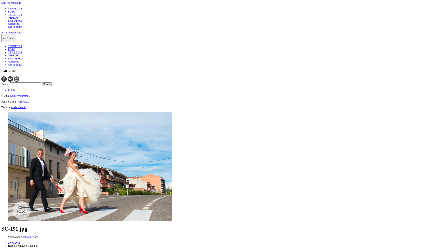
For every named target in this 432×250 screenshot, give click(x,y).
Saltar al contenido (11, 2)
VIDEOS (13, 17)
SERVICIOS (15, 8)
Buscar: (5, 84)
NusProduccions (29, 236)
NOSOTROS (15, 20)
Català (11, 90)
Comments (14, 23)
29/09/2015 (14, 242)
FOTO (11, 11)
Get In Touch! (15, 26)
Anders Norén (18, 107)
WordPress (22, 101)
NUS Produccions (11, 32)
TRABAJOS (15, 14)
